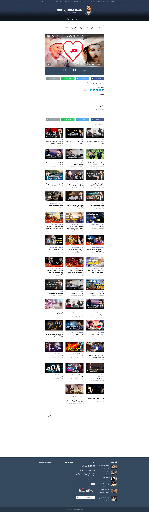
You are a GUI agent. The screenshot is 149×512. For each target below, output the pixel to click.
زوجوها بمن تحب (79, 314)
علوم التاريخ (49, 353)
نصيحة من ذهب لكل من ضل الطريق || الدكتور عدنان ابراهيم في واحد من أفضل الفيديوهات (75, 228)
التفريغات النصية (93, 310)
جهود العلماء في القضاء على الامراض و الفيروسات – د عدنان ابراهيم (75, 272)
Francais (93, 1)
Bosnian (67, 1)
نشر (64, 72)
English (88, 1)
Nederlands (82, 1)
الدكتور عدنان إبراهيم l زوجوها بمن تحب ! (95, 142)
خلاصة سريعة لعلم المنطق (56, 293)
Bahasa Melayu (74, 1)
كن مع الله (101, 314)
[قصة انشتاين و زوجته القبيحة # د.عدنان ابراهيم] (114, 498)
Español (98, 1)
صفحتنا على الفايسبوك (45, 462)
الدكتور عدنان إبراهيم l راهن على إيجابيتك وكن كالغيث (75, 184)
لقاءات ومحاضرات (80, 397)
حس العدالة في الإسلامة (77, 293)
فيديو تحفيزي (60, 203)
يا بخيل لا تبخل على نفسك (56, 205)
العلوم (75, 332)
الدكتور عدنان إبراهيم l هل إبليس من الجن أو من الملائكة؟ (54, 142)
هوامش (103, 139)
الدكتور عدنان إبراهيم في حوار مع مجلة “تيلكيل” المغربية (95, 356)
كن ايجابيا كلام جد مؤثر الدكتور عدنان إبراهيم (55, 250)
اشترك (93, 484)
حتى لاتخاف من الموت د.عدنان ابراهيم (96, 399)
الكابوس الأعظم (100, 378)
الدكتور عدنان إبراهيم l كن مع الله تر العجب (54, 163)
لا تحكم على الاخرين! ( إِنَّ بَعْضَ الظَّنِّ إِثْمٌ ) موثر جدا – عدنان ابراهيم (55, 272)
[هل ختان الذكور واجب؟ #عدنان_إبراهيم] (114, 484)
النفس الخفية (100, 226)
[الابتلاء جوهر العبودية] (114, 473)
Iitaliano (62, 1)
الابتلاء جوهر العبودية (105, 471)
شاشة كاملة (74, 72)
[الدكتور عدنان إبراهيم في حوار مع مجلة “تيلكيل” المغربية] (95, 347)
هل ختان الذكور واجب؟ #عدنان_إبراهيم (104, 483)
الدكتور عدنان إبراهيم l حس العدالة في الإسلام (76, 163)
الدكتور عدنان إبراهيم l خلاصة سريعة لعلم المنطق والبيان (96, 184)
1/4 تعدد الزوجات (79, 376)
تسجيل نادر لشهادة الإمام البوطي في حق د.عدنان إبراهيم (95, 163)
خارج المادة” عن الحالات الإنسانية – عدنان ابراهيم (95, 250)
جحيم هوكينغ (80, 355)
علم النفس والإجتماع (100, 376)
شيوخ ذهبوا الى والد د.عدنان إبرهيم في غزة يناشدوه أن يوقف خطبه (104, 491)
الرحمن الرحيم (59, 313)
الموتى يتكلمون (80, 334)
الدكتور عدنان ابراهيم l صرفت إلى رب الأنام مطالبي (54, 335)
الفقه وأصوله (74, 374)
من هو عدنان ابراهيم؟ (113, 1)
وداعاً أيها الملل (106, 477)
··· (80, 18)
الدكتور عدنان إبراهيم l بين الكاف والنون (75, 142)
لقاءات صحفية (101, 353)
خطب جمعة (102, 312)
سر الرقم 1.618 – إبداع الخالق (96, 293)
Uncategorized (100, 310)
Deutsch (103, 1)
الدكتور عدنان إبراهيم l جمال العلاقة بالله (96, 206)
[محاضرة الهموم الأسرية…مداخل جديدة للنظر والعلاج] (114, 467)
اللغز (61, 376)
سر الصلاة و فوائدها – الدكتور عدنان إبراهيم (76, 250)
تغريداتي (71, 465)
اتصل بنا (107, 1)
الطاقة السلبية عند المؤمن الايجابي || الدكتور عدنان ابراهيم (95, 271)
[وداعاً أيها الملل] (114, 479)
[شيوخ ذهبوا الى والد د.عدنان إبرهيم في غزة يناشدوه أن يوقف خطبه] (114, 491)
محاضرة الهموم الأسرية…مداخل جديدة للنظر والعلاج (75, 400)
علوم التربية (74, 396)
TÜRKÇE (57, 1)
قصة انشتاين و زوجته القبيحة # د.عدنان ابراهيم (103, 497)
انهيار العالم (60, 355)
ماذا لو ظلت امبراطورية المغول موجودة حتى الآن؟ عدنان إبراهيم (54, 227)
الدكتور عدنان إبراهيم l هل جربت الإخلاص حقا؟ (75, 206)
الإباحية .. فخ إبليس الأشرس (97, 334)
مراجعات (102, 25)
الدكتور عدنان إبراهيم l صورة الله (54, 184)
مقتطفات (55, 203)
